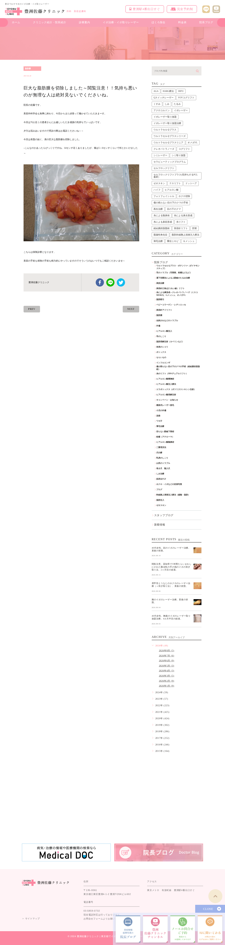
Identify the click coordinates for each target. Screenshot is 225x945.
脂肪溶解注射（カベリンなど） (170, 341)
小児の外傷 (161, 410)
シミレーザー (160, 155)
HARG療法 (168, 91)
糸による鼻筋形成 (163, 222)
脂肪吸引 (160, 299)
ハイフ (157, 190)
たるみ (177, 104)
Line (110, 282)
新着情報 (159, 524)
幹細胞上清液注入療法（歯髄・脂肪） (173, 495)
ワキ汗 (159, 421)
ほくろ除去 (158, 22)
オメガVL (193, 142)
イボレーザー (181, 110)
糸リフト (180, 222)
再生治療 (158, 209)
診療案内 (84, 22)
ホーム (16, 22)
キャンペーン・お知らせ (167, 400)
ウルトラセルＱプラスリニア (168, 142)
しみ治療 (160, 473)
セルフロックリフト (164, 168)
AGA (156, 91)
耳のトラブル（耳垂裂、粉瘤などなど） (174, 272)
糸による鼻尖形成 (183, 215)
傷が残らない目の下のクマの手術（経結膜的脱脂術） (178, 367)
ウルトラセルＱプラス (165, 129)
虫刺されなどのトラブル (167, 320)
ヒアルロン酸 (172, 190)
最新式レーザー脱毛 (165, 405)
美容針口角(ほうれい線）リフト (170, 288)
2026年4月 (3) (166, 670)
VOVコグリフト (186, 97)
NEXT (131, 309)
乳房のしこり (162, 458)
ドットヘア (191, 183)
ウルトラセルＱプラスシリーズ (170, 136)
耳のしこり (161, 336)
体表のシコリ (162, 347)
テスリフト (175, 183)
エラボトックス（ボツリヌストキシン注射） (176, 389)
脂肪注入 (160, 500)
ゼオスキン (159, 183)
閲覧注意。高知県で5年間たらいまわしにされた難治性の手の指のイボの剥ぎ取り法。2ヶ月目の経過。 (172, 567)
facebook (100, 282)
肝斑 (194, 228)
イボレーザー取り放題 (165, 117)
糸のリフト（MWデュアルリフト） (172, 373)
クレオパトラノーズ (164, 149)
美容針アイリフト (164, 310)
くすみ (157, 104)
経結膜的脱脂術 (162, 228)
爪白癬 (159, 452)
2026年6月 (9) (166, 660)
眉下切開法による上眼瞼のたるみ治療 (173, 278)
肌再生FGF (161, 479)
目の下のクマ (174, 209)
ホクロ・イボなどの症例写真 (169, 484)
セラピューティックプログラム (170, 162)
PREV (31, 309)
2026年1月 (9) (166, 686)
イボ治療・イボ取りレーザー (121, 22)
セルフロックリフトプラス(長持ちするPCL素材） (176, 175)
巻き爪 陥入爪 (163, 468)
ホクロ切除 (184, 196)
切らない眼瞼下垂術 (165, 431)
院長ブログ (206, 22)
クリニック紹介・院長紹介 (49, 22)
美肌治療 (160, 283)
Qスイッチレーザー (164, 97)
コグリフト (184, 149)
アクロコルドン (162, 110)
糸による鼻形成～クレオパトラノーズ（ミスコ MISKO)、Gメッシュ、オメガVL (178, 293)
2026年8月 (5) (166, 650)
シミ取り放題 (178, 155)
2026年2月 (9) (166, 681)
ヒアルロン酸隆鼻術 (165, 442)
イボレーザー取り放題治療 (167, 123)
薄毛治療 (158, 241)
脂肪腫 (28, 68)
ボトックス (161, 352)
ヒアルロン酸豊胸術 (165, 379)
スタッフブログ (164, 515)
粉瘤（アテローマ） (165, 437)
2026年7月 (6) (166, 655)
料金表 (182, 22)
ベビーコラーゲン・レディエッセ (171, 305)
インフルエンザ (163, 362)
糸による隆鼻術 (162, 215)
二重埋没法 (161, 447)
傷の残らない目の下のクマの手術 (171, 202)
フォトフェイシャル (164, 196)
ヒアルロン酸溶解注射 (166, 394)
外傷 (158, 326)
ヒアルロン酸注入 (164, 331)
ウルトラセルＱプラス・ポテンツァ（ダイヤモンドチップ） (178, 267)
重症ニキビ (173, 241)
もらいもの (161, 357)
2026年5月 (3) (166, 666)
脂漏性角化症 (160, 235)
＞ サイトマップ (31, 918)
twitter (121, 282)
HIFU (181, 91)
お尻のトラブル (163, 463)
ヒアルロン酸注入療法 (166, 384)
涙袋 (158, 416)
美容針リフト (181, 228)
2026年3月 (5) (166, 676)
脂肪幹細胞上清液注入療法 (185, 235)
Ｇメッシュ (189, 241)
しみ (167, 104)
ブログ (159, 489)
